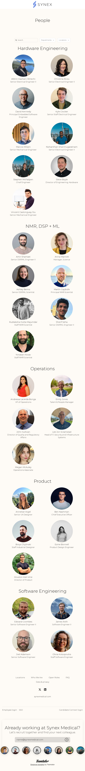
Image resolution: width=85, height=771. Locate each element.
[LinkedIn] (45, 690)
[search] (26, 40)
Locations (20, 678)
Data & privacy (42, 682)
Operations (42, 368)
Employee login (9, 710)
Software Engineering (42, 591)
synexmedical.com (42, 697)
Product (42, 481)
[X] (39, 690)
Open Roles (54, 678)
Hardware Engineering (43, 48)
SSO (21, 710)
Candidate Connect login (71, 710)
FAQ (68, 678)
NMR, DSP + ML (43, 226)
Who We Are (36, 678)
